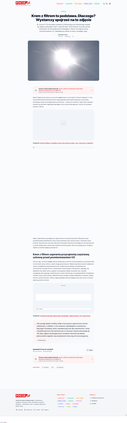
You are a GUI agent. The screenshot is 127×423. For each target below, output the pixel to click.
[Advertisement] (63, 297)
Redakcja (94, 400)
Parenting (79, 401)
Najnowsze (60, 3)
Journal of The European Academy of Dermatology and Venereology (61, 24)
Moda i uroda (88, 3)
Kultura (68, 403)
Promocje (75, 403)
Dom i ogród (78, 3)
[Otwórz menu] (109, 3)
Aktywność (69, 3)
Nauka (75, 406)
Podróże (61, 403)
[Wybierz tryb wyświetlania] (104, 3)
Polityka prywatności (98, 398)
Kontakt (94, 403)
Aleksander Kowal (63, 34)
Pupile (68, 406)
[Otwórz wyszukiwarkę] (107, 3)
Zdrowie (97, 3)
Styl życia (61, 406)
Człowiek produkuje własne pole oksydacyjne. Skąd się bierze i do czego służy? (65, 316)
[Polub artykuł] (73, 36)
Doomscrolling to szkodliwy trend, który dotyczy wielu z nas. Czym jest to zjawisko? (66, 143)
